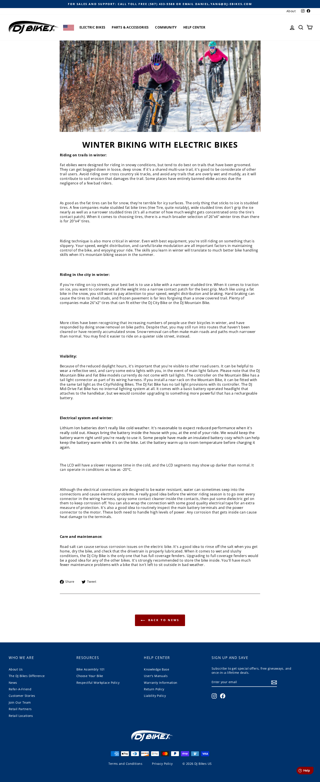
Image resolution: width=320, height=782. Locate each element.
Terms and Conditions (125, 764)
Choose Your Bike (89, 676)
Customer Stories (22, 696)
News (13, 683)
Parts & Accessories (130, 27)
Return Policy (154, 689)
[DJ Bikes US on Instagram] (214, 696)
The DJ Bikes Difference (27, 676)
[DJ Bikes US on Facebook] (222, 696)
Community (166, 27)
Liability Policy (155, 696)
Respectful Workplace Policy (98, 683)
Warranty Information (160, 683)
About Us (16, 669)
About (291, 11)
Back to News (163, 620)
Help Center (194, 27)
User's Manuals (156, 676)
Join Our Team (20, 702)
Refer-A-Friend (20, 689)
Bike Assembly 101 (90, 669)
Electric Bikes (92, 27)
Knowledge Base (156, 669)
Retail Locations (21, 716)
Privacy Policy (162, 764)
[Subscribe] (274, 682)
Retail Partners (20, 709)
